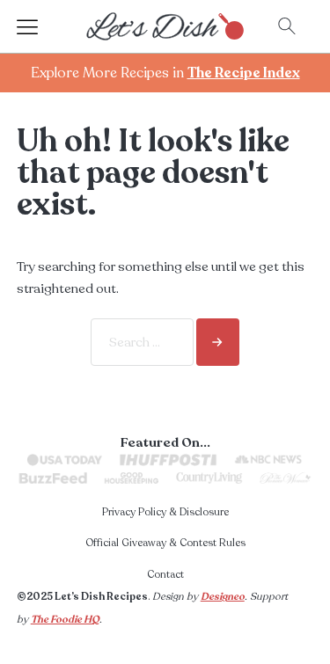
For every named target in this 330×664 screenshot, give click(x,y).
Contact (165, 574)
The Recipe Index (243, 73)
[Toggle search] (286, 26)
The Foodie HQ (65, 619)
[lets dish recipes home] (165, 25)
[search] (217, 342)
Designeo (223, 596)
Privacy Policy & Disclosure (165, 512)
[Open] (43, 26)
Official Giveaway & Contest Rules (165, 543)
